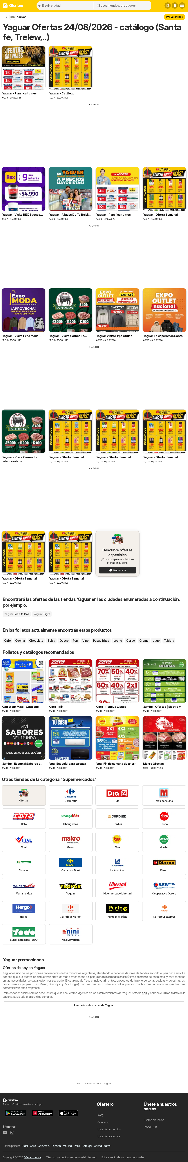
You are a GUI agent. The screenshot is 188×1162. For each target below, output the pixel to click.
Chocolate (36, 640)
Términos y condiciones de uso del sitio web (71, 1157)
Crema (143, 640)
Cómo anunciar (153, 1120)
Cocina (20, 640)
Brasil (24, 1146)
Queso (63, 640)
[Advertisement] (94, 133)
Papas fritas (101, 640)
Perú (77, 1146)
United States (102, 1146)
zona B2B (150, 1127)
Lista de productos (108, 1136)
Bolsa (51, 640)
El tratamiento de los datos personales (123, 1157)
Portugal (87, 1146)
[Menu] (182, 5)
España (56, 1146)
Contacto (103, 1122)
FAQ (100, 1115)
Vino (85, 640)
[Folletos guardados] (167, 5)
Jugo (156, 640)
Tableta (169, 640)
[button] (175, 5)
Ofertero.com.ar (32, 1157)
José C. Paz (16, 614)
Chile (33, 1146)
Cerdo (130, 640)
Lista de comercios (109, 1129)
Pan (75, 640)
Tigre (42, 614)
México (67, 1146)
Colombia (44, 1146)
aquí (144, 993)
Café (7, 640)
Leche (117, 640)
